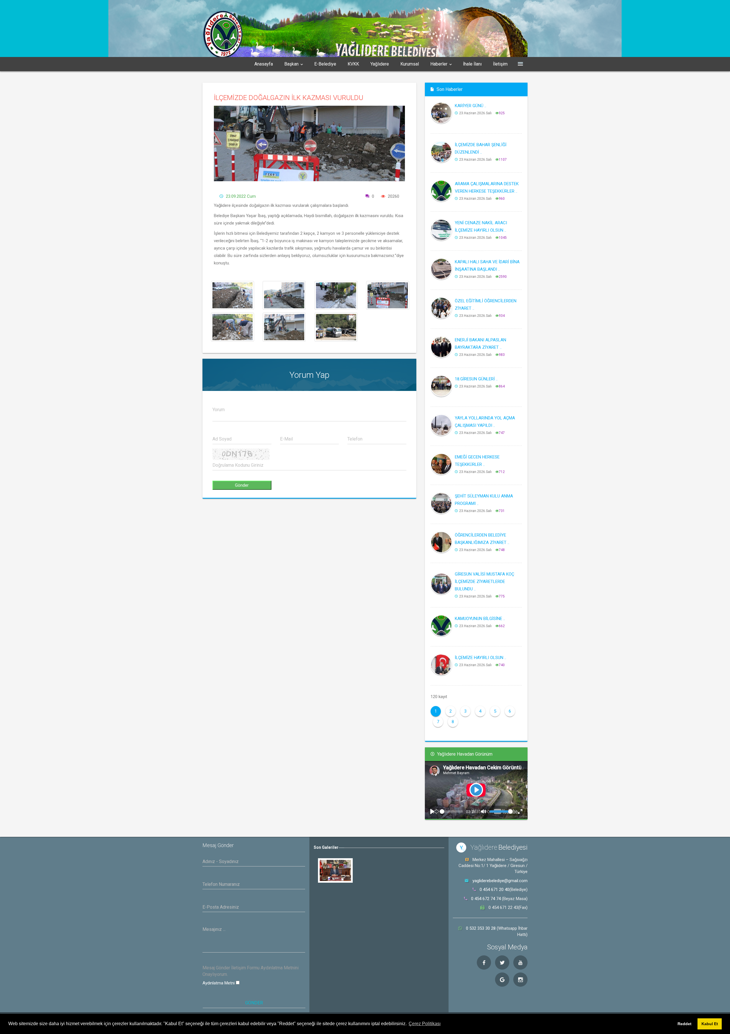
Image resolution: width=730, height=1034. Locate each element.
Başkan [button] (291, 64)
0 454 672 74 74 (486, 898)
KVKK (353, 64)
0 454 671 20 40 (494, 889)
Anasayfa (263, 64)
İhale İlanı (472, 64)
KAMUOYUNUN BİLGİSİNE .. (480, 618)
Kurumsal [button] (409, 64)
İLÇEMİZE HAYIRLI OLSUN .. (480, 657)
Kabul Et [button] (709, 1023)
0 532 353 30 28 (481, 928)
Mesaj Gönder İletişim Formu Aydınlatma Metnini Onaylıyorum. (250, 971)
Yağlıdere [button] (379, 64)
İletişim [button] (500, 64)
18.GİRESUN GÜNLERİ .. (476, 379)
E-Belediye (325, 64)
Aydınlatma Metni (219, 983)
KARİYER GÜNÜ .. (470, 105)
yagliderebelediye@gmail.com (500, 880)
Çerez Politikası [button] (425, 1023)
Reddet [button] (685, 1023)
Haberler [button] (438, 64)
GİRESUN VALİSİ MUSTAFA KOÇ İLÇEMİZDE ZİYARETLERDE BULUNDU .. (484, 582)
